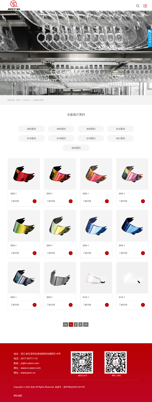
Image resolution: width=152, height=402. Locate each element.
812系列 (120, 128)
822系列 (76, 147)
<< (65, 324)
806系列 (61, 128)
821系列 (120, 138)
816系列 (31, 138)
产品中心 (26, 100)
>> (86, 324)
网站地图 (18, 395)
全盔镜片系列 (38, 100)
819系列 (91, 138)
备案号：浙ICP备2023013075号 (70, 386)
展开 (150, 38)
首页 (18, 100)
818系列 (61, 138)
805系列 (31, 128)
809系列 (91, 128)
